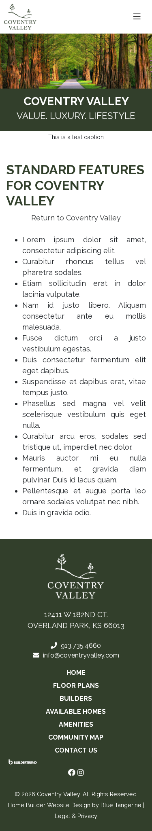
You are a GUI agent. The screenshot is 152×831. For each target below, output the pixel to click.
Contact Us (76, 750)
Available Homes (76, 711)
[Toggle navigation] (137, 16)
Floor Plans (76, 685)
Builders (76, 698)
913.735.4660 (80, 645)
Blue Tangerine (121, 804)
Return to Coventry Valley (76, 218)
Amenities (76, 724)
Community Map (75, 737)
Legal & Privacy (76, 815)
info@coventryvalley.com (80, 655)
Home (76, 673)
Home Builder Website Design (49, 804)
